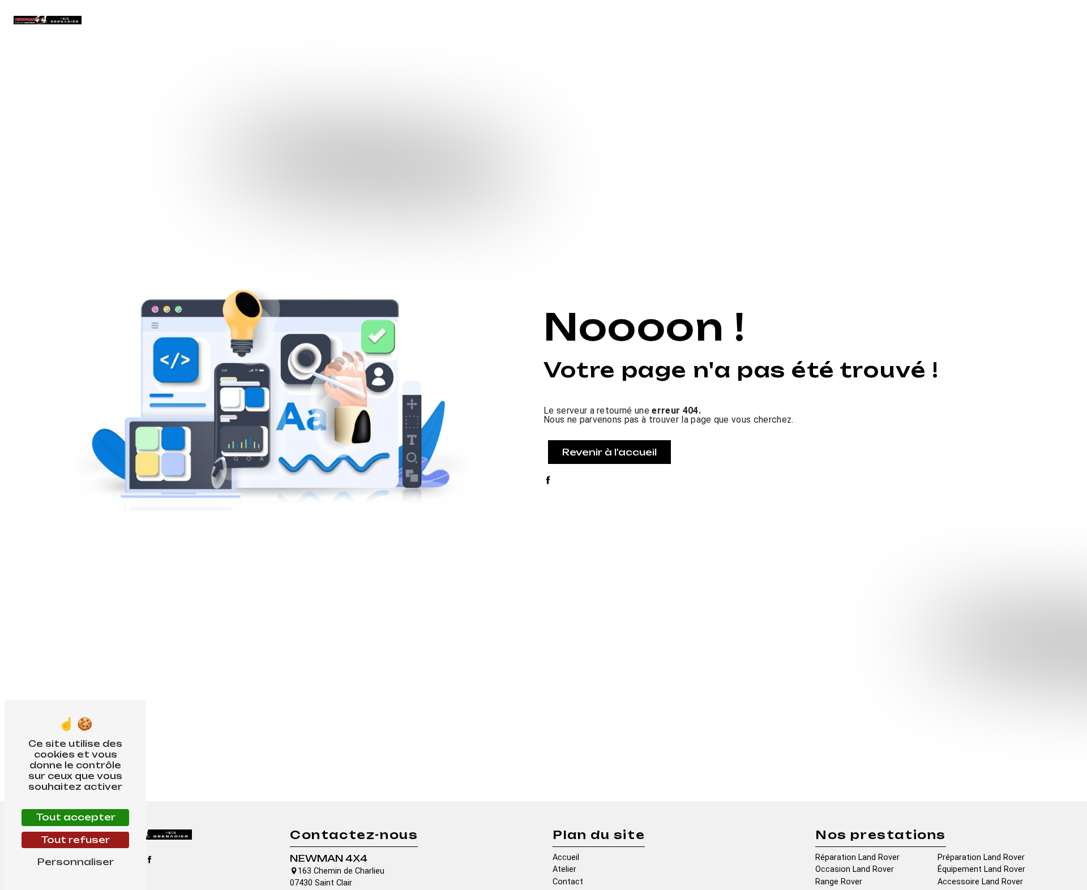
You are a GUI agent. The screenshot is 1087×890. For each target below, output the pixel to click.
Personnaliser (75, 861)
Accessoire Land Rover (980, 882)
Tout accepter (75, 817)
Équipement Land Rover (981, 869)
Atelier (805, 19)
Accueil (762, 19)
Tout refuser (75, 839)
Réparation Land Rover (857, 857)
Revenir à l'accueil (609, 452)
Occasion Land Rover (854, 869)
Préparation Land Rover (981, 857)
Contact (1034, 19)
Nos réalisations (867, 19)
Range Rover (838, 882)
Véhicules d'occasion (959, 19)
